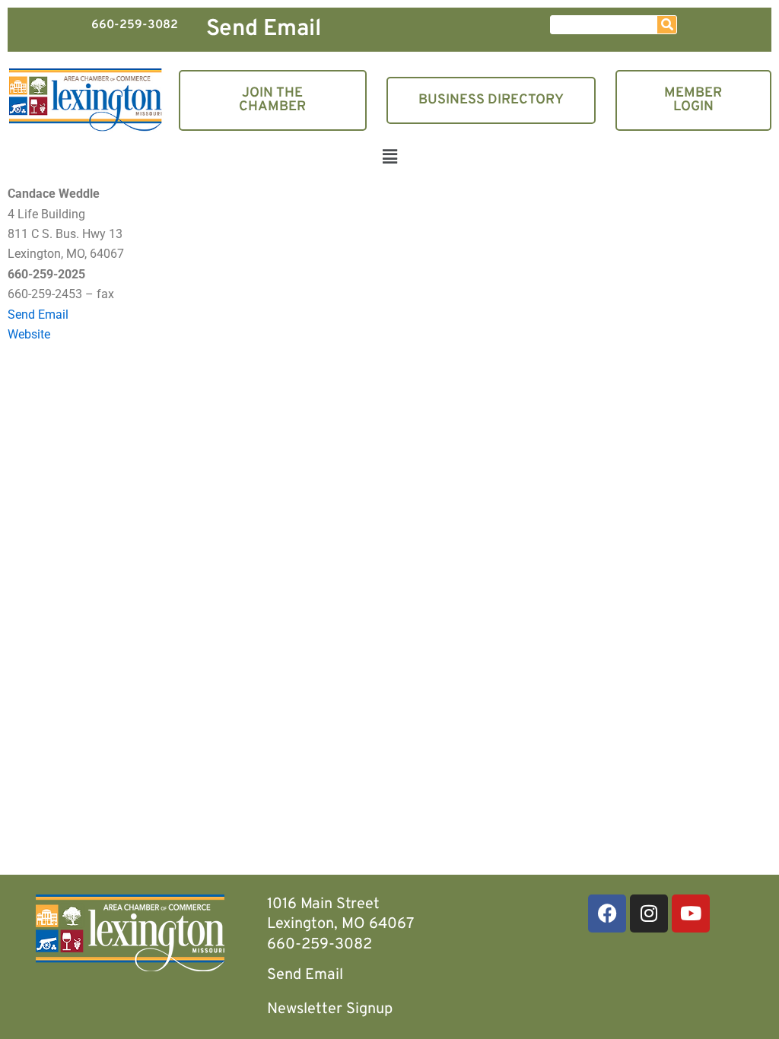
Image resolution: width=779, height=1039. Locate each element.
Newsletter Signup (330, 1009)
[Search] (666, 24)
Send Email (263, 29)
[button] (389, 158)
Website (29, 334)
